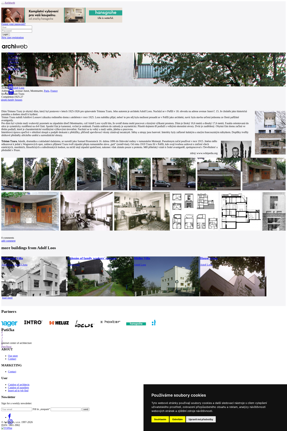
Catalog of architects (18, 384)
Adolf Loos (18, 87)
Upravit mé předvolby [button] (201, 419)
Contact (12, 358)
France (54, 90)
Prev (3, 346)
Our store (13, 355)
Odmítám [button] (177, 419)
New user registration (12, 37)
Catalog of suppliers (18, 387)
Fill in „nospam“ (41, 409)
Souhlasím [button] (160, 419)
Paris (46, 90)
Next (8, 346)
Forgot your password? (13, 24)
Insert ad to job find (18, 390)
